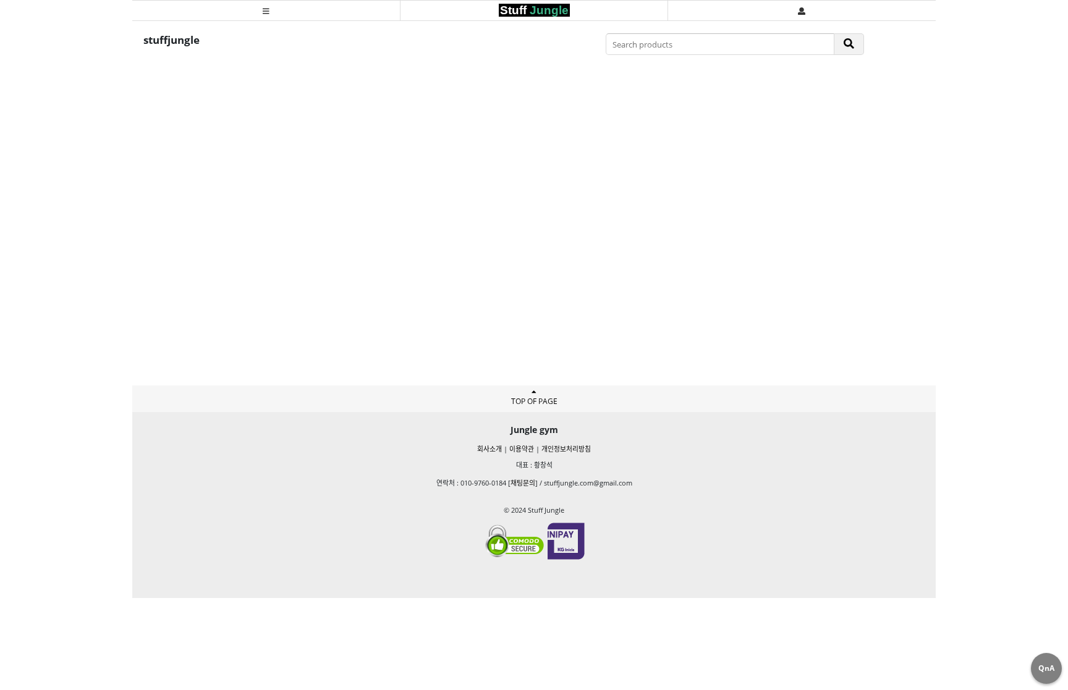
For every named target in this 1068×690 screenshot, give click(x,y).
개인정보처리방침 (566, 448)
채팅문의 (523, 482)
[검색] (849, 44)
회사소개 (489, 448)
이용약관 (521, 448)
